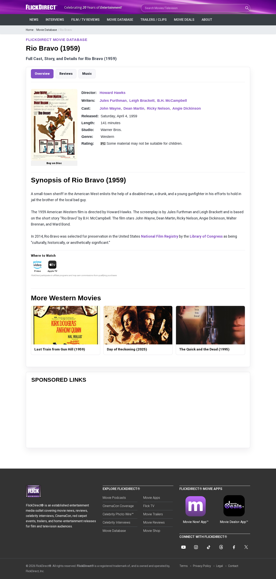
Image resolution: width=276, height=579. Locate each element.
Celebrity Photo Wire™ (118, 514)
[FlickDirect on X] (246, 547)
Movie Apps (151, 498)
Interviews (55, 20)
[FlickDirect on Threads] (221, 547)
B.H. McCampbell (172, 101)
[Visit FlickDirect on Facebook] (234, 547)
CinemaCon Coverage (118, 506)
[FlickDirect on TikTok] (208, 547)
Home (30, 29)
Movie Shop (151, 531)
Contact (233, 566)
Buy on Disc (54, 163)
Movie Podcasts (114, 498)
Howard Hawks (112, 93)
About (207, 20)
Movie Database (120, 20)
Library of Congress (206, 236)
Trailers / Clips (153, 20)
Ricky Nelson (158, 108)
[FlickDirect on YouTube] (183, 547)
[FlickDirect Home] (42, 7)
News (33, 20)
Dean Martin (133, 108)
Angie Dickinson (186, 108)
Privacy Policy (202, 566)
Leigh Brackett (142, 101)
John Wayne (110, 108)
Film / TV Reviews (85, 20)
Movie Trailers (153, 514)
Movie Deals (184, 20)
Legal (219, 566)
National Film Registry (159, 236)
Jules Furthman (113, 101)
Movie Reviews (154, 522)
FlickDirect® (85, 566)
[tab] (42, 73)
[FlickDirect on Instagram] (196, 547)
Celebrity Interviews (116, 522)
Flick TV (148, 506)
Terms (183, 566)
